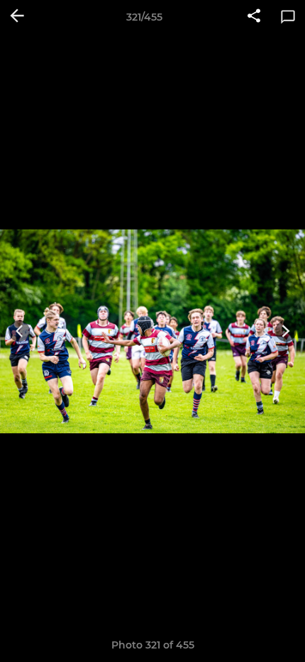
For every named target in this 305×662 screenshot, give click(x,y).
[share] (253, 17)
